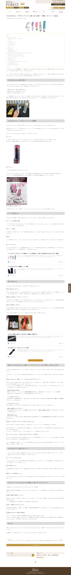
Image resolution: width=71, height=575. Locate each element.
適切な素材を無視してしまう (13, 62)
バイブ (14, 18)
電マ (25, 18)
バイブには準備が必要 (12, 44)
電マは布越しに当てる (12, 51)
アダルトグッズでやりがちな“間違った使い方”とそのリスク (17, 61)
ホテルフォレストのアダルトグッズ (35, 360)
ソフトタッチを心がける (12, 58)
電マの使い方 (10, 48)
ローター (10, 40)
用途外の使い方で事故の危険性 (13, 64)
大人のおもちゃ (21, 18)
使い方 (17, 18)
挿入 (9, 46)
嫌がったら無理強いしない (13, 60)
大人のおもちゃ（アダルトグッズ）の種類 (15, 38)
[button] (35, 562)
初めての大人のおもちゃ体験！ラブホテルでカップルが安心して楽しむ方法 (20, 52)
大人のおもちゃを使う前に (12, 37)
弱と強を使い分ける (12, 49)
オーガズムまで (11, 47)
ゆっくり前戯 (11, 45)
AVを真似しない (11, 59)
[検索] (33, 555)
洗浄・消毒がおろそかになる (13, 63)
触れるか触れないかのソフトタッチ (14, 50)
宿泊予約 (52, 8)
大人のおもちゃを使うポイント (13, 57)
